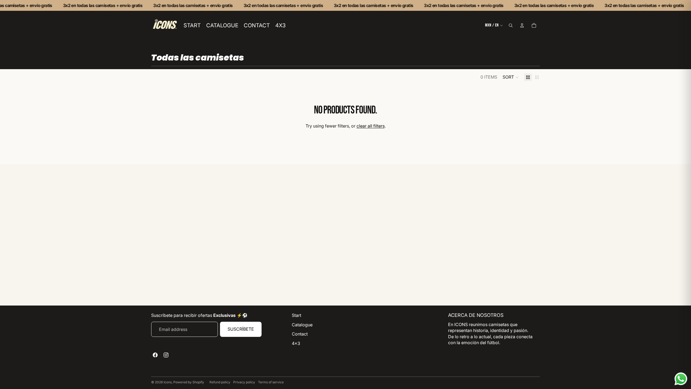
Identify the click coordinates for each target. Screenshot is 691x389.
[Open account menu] (522, 25)
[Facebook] (155, 355)
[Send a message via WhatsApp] (680, 378)
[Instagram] (166, 355)
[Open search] (511, 25)
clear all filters (371, 126)
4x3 (296, 343)
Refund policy (219, 382)
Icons (168, 382)
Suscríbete (241, 329)
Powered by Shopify (188, 382)
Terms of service (271, 382)
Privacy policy (244, 382)
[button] (511, 77)
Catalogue (302, 324)
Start (296, 315)
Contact (300, 334)
